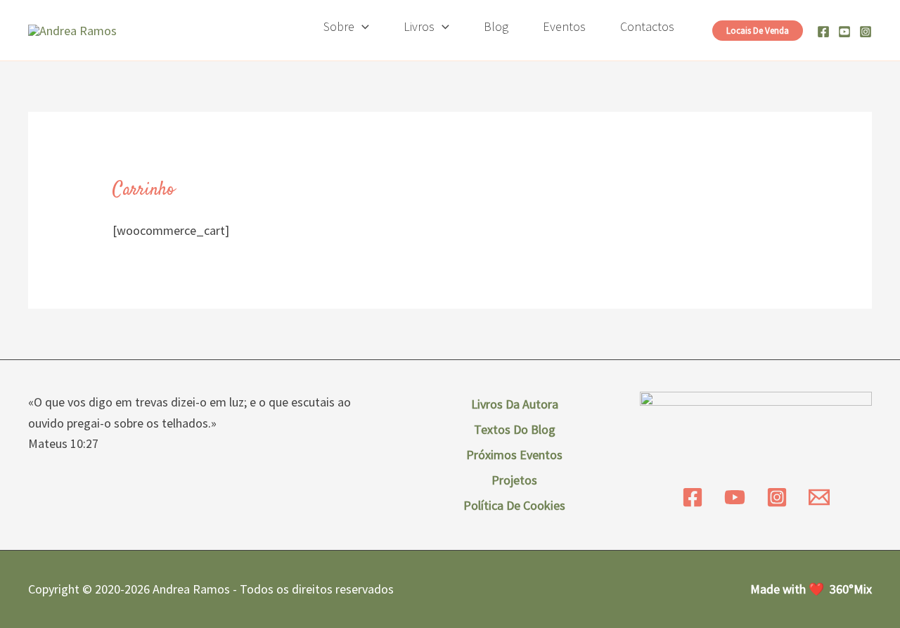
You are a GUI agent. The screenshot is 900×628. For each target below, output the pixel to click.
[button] (361, 26)
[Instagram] (865, 31)
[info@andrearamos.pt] (819, 497)
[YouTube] (735, 497)
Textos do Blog (514, 429)
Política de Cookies (514, 505)
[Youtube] (844, 31)
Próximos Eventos (514, 455)
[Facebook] (823, 31)
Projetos (514, 480)
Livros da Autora (514, 404)
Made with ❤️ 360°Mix (811, 589)
